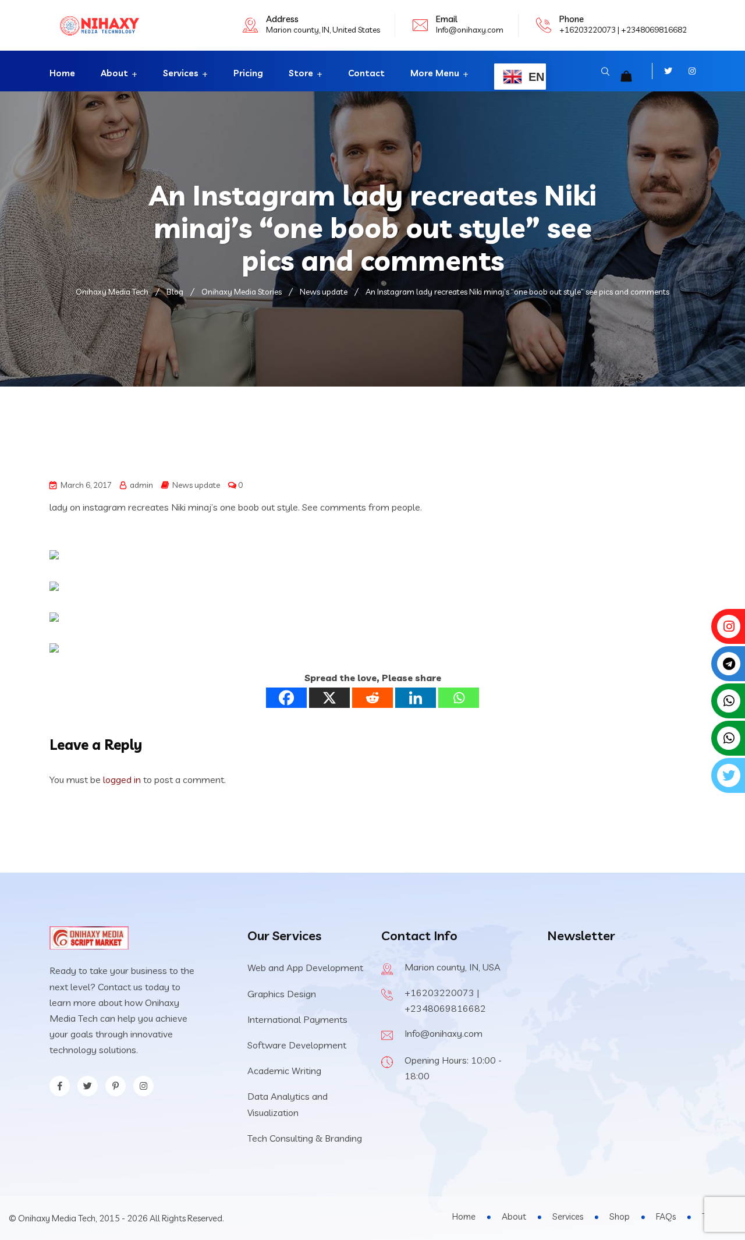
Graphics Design (281, 994)
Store (301, 73)
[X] (329, 698)
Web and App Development (305, 967)
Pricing (248, 73)
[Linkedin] (415, 698)
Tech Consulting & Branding (304, 1138)
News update (196, 485)
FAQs (666, 1216)
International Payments (297, 1019)
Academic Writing (284, 1070)
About (114, 73)
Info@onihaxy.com (469, 29)
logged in (122, 779)
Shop (619, 1216)
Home (62, 73)
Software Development (296, 1045)
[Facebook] (286, 698)
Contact (366, 73)
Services (180, 73)
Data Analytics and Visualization (287, 1104)
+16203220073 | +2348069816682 (623, 29)
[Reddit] (372, 698)
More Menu (434, 73)
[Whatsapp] (458, 698)
